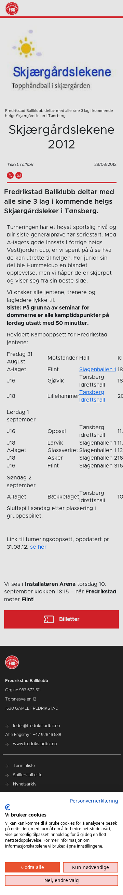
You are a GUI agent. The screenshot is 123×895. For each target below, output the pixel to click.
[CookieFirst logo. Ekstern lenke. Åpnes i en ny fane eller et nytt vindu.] (7, 807)
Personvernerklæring (94, 800)
